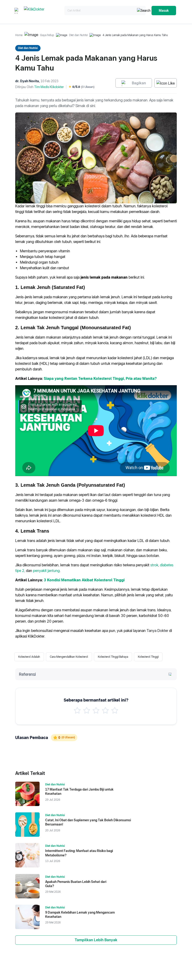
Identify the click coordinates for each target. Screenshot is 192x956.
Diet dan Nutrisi (78, 35)
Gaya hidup (47, 35)
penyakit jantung (46, 570)
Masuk (164, 10)
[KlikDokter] (43, 10)
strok (154, 565)
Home (18, 35)
